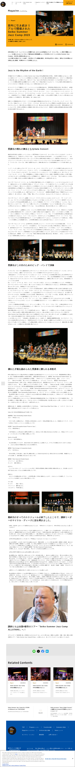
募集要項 (41, 734)
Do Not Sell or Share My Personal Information (55, 758)
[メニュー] (3, 383)
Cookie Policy (5, 764)
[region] (37, 759)
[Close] (72, 758)
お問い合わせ (53, 734)
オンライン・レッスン (28, 734)
